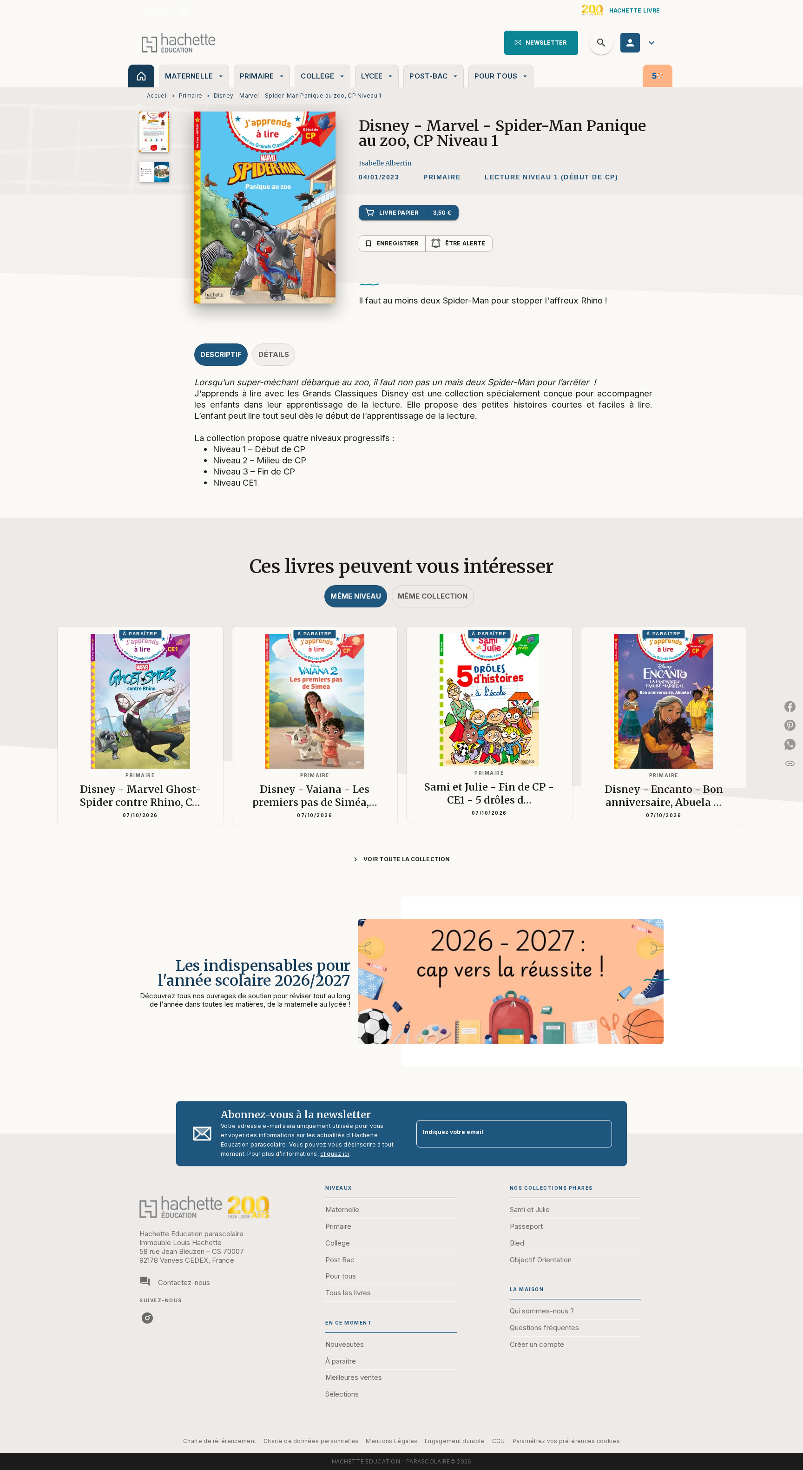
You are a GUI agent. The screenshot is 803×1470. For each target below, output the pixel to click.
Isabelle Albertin (385, 163)
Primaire (190, 95)
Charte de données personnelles (310, 1440)
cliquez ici (334, 1153)
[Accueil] (178, 42)
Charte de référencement (219, 1440)
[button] (541, 43)
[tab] (141, 76)
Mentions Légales (391, 1440)
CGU (498, 1440)
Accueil (157, 95)
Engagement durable (454, 1440)
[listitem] (184, 10)
